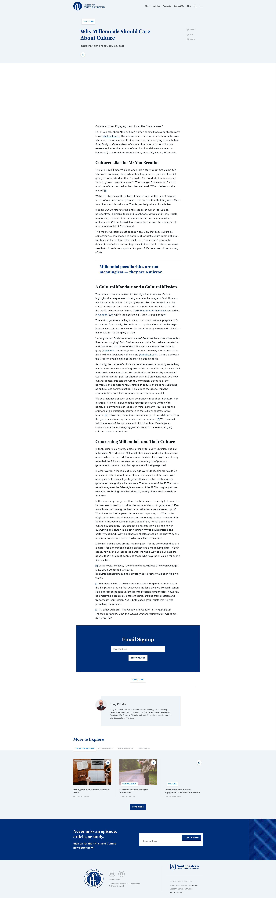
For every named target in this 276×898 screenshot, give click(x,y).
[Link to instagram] (112, 874)
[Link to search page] (195, 6)
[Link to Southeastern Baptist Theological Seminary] (184, 870)
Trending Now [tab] (125, 748)
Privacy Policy (114, 879)
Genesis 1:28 (105, 314)
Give (189, 6)
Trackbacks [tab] (143, 748)
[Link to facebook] (121, 874)
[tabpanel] (138, 784)
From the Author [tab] (84, 748)
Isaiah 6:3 (108, 350)
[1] (105, 190)
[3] (158, 419)
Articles (156, 6)
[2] (106, 415)
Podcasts (167, 6)
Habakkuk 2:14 (148, 354)
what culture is (110, 136)
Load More (138, 807)
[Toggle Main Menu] (201, 6)
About (147, 6)
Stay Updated (138, 658)
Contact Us (179, 6)
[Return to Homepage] (94, 879)
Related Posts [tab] (106, 748)
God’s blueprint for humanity (149, 310)
